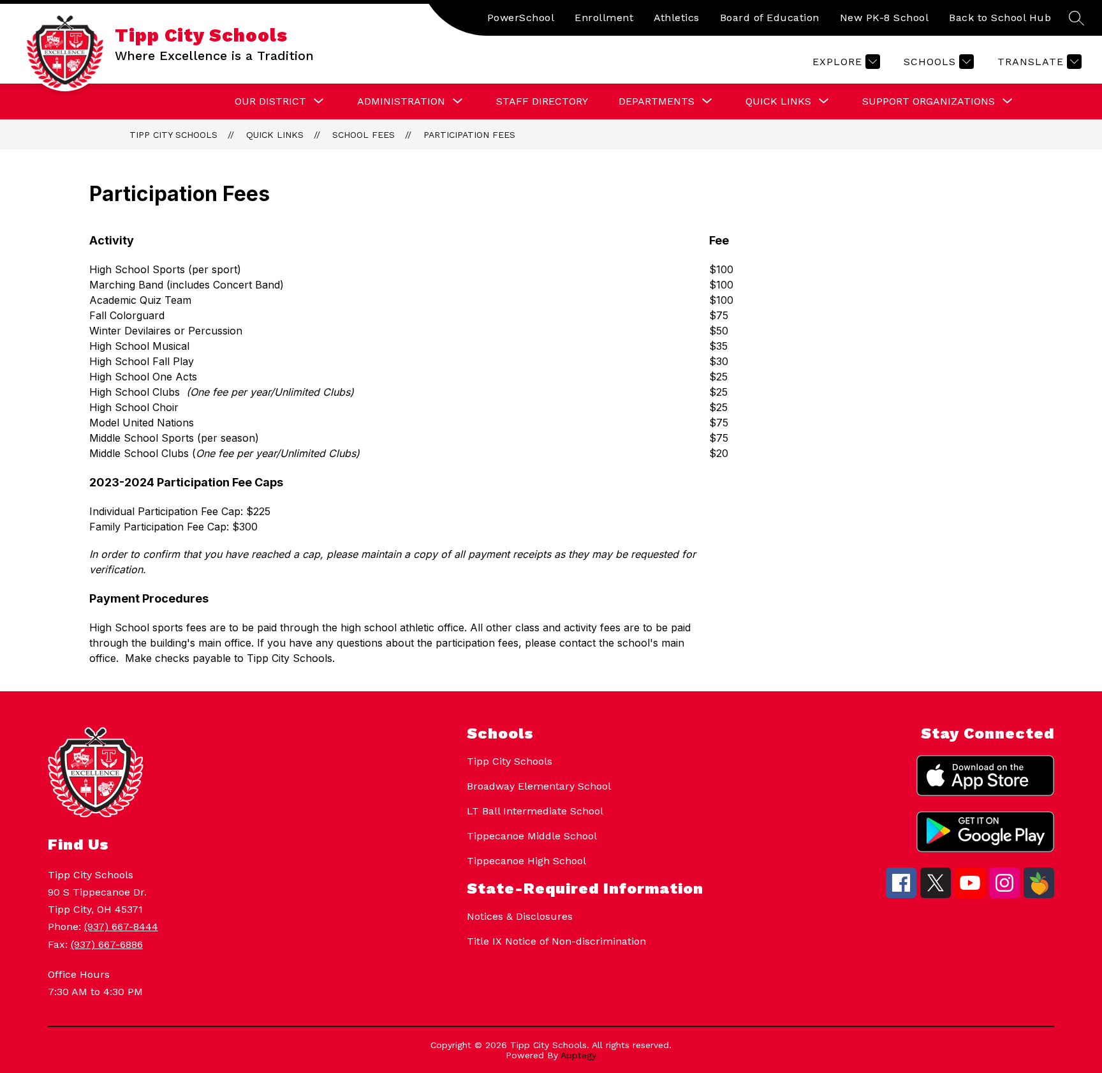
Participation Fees (469, 135)
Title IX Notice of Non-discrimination (556, 941)
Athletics (677, 17)
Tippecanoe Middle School (532, 836)
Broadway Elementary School (539, 786)
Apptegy (578, 1055)
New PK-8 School (884, 17)
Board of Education (769, 17)
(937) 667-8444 (121, 926)
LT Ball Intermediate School (535, 811)
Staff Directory (542, 101)
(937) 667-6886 (107, 944)
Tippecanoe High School (526, 861)
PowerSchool (521, 17)
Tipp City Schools (173, 135)
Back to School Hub (1000, 17)
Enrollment (604, 17)
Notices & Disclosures (520, 916)
